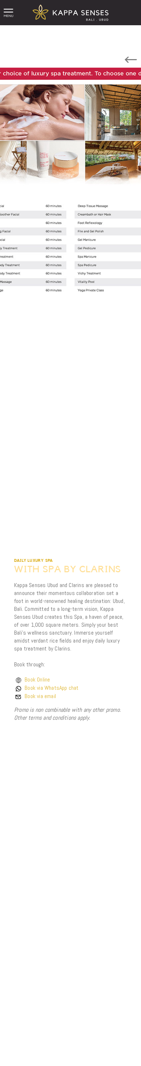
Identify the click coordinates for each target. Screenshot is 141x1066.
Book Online (37, 679)
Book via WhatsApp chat (51, 688)
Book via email (40, 696)
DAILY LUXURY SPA (33, 561)
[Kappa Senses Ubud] (70, 23)
